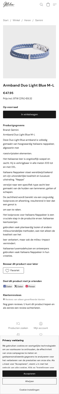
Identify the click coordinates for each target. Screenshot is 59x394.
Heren (27, 20)
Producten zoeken (18, 328)
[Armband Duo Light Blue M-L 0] (29, 51)
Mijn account (41, 328)
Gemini (39, 20)
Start (5, 20)
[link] (29, 389)
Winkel (16, 20)
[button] (8, 4)
